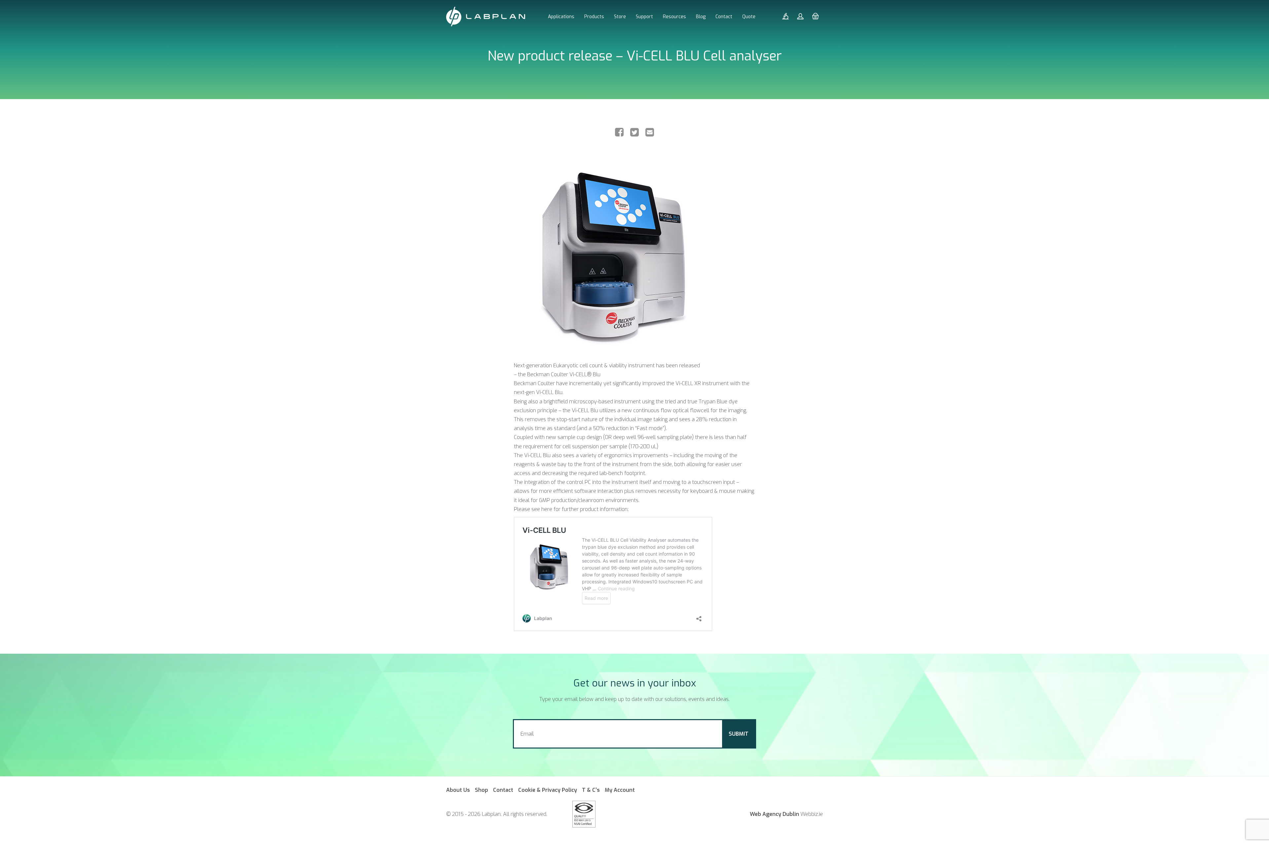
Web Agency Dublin (774, 814)
